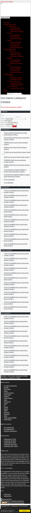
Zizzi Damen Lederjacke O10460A (17, 376)
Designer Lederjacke (16, 38)
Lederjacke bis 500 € (16, 83)
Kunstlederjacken (9, 429)
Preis (2, 115)
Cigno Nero (7, 389)
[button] (4, 19)
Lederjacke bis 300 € (16, 79)
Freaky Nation (8, 398)
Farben (9, 40)
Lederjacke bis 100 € (16, 77)
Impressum (7, 494)
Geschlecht (4, 122)
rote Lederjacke (14, 45)
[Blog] (6, 499)
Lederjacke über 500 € (16, 85)
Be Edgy (6, 387)
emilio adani (7, 395)
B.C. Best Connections (10, 386)
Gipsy (5, 400)
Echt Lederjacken (9, 427)
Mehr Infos (15, 511)
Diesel (6, 391)
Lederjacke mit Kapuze (17, 31)
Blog (5, 90)
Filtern (14, 126)
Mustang (6, 412)
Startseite (7, 22)
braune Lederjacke (15, 42)
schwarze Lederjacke (16, 47)
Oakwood (7, 414)
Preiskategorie (8, 74)
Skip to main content (7, 1)
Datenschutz (7, 496)
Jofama (6, 407)
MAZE (5, 411)
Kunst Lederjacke (15, 35)
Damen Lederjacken (10, 49)
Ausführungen (11, 26)
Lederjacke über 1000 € (17, 88)
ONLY (5, 416)
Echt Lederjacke (14, 37)
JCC (5, 405)
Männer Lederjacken (10, 24)
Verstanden (25, 510)
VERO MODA (7, 419)
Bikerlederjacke (14, 28)
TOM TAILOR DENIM (10, 418)
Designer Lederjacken (10, 431)
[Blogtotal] (4, 503)
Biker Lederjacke (15, 53)
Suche (5, 92)
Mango (6, 409)
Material (9, 58)
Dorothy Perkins (9, 393)
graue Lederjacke (15, 44)
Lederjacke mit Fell (15, 29)
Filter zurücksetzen (6, 126)
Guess (6, 403)
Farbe (2, 120)
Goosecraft (7, 402)
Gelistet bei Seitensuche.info (15, 503)
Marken (3, 119)
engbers (6, 396)
